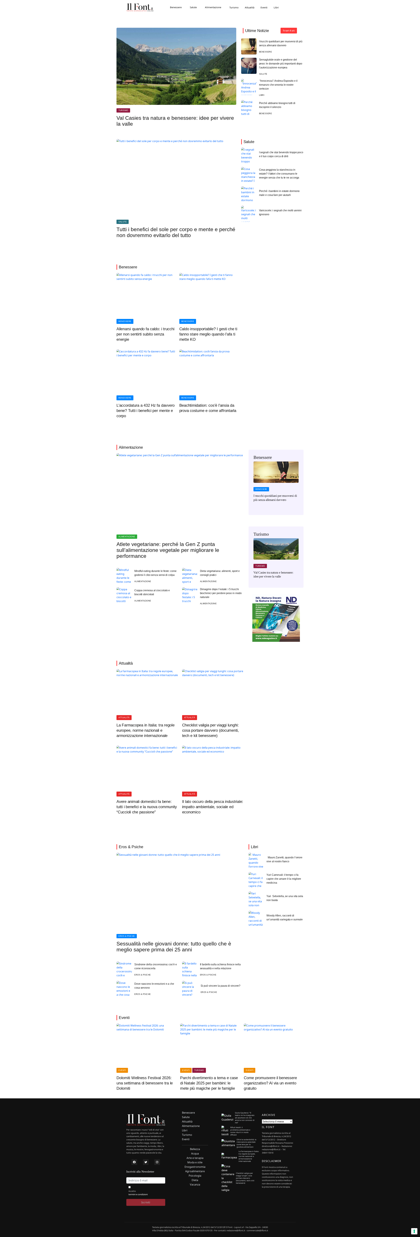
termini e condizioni (138, 1194)
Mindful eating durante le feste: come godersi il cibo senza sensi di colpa (155, 573)
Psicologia (195, 1175)
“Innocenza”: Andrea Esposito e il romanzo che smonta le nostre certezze (278, 84)
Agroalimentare (195, 1171)
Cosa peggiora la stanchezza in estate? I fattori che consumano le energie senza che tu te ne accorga (279, 173)
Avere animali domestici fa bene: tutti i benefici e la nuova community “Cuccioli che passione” (146, 806)
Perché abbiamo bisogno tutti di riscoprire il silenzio (277, 105)
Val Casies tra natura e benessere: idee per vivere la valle (175, 121)
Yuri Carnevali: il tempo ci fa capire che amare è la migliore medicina (283, 878)
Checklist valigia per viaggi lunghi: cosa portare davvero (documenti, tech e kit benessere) (210, 730)
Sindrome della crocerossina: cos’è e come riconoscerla (155, 966)
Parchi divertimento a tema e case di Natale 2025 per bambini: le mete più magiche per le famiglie (209, 1083)
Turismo (234, 7)
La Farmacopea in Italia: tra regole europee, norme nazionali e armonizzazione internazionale (145, 730)
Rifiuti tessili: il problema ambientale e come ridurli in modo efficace (240, 1131)
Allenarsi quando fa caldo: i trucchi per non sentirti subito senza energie (145, 334)
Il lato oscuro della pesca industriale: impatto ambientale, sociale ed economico (212, 806)
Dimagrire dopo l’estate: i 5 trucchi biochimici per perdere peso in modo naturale (221, 593)
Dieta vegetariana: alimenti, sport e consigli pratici (220, 573)
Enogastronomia (195, 1167)
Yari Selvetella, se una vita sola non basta (284, 898)
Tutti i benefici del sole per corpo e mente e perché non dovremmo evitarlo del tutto (175, 232)
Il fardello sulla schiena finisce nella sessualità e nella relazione (220, 966)
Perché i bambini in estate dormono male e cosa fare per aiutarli (279, 193)
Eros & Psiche (126, 936)
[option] (276, 483)
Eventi (264, 7)
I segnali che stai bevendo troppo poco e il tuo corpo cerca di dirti (281, 154)
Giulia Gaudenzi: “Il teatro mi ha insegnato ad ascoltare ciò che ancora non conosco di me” (244, 1117)
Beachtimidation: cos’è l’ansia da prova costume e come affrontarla (207, 408)
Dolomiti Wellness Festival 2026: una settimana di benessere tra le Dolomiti (144, 1083)
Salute (193, 7)
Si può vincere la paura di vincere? (221, 985)
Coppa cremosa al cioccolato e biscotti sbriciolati (152, 592)
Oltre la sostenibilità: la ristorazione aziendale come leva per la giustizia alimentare (246, 1143)
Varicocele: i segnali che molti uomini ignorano (280, 212)
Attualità (249, 7)
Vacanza (195, 1184)
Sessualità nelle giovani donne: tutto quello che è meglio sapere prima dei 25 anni (173, 947)
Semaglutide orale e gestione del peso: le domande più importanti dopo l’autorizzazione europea (280, 63)
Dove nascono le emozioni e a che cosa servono (154, 985)
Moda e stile (194, 1162)
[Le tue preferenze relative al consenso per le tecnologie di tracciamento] (414, 1231)
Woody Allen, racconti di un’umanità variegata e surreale (284, 917)
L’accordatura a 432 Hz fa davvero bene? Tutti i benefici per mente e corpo (145, 410)
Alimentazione (213, 7)
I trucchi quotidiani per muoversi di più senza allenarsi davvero (280, 43)
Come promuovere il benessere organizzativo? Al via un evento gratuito (270, 1083)
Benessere (176, 7)
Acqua (195, 1153)
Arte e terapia (195, 1158)
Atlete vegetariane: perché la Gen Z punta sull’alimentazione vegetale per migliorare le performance (167, 550)
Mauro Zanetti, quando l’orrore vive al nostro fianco (284, 859)
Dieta (195, 1180)
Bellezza (195, 1149)
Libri (276, 7)
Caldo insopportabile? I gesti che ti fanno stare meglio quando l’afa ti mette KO (208, 334)
